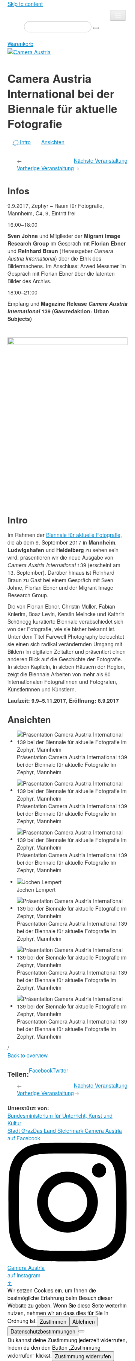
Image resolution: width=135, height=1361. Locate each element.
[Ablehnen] (81, 1331)
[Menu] (118, 15)
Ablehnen (83, 1321)
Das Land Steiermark (58, 1130)
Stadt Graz (20, 1130)
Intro (21, 142)
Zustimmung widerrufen (83, 1356)
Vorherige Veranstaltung (45, 168)
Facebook (40, 1070)
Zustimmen (53, 1321)
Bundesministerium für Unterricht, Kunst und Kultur (60, 1119)
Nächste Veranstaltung (101, 160)
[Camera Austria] (29, 51)
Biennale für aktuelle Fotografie (83, 535)
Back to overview (28, 1055)
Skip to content (25, 4)
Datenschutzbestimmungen (42, 1331)
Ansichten (52, 142)
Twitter (60, 1070)
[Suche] (96, 28)
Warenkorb (20, 43)
